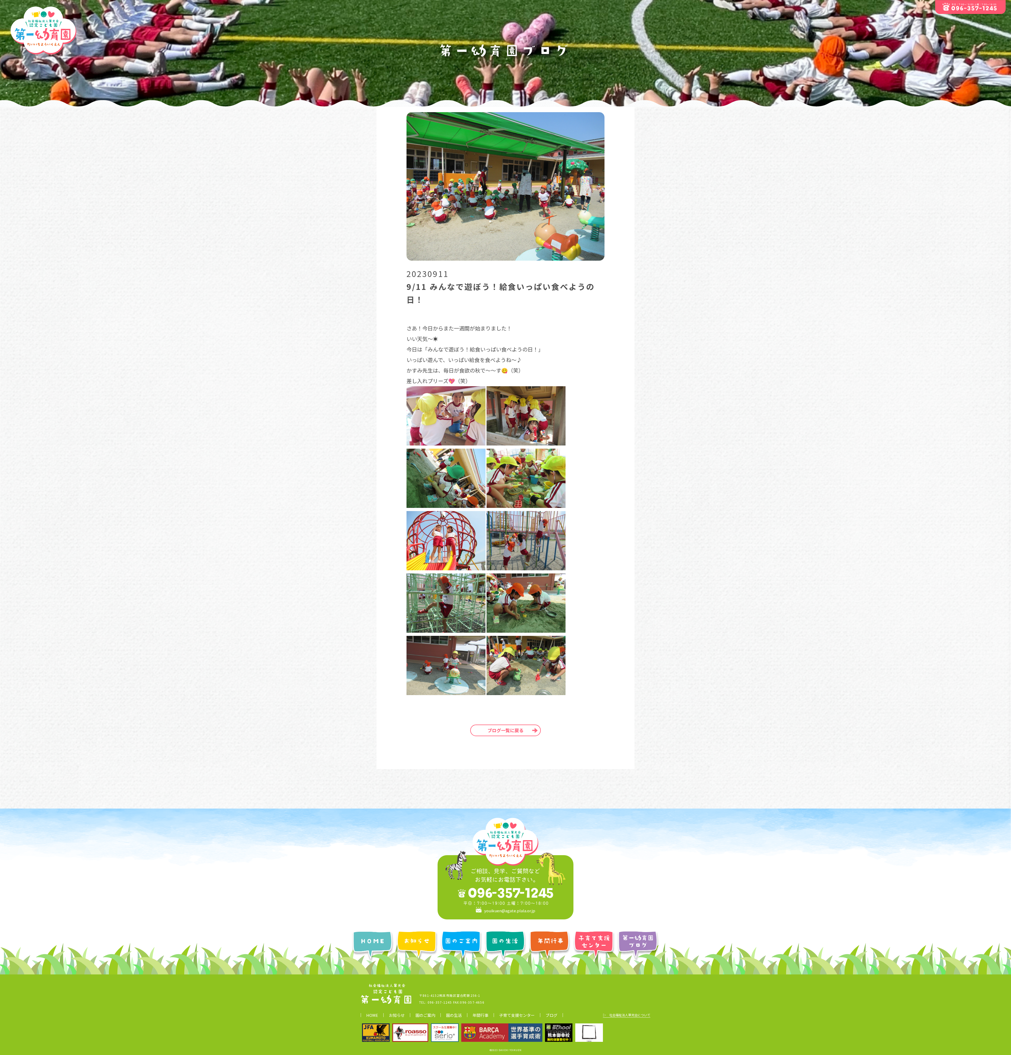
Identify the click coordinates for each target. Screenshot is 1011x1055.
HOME (372, 1015)
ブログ (551, 1015)
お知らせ (397, 1015)
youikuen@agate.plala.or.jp (509, 910)
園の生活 (454, 1015)
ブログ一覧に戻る (505, 730)
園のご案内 (425, 1015)
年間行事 (480, 1015)
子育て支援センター (517, 1015)
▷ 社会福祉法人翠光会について (626, 1015)
